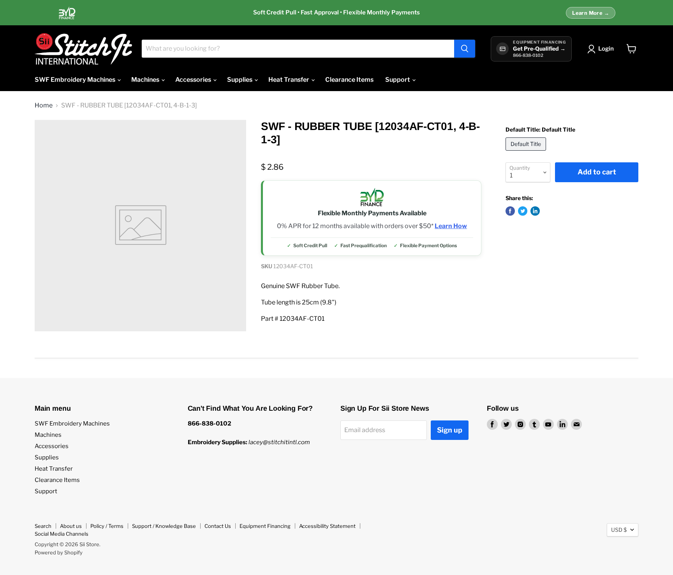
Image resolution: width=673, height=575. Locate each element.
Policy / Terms (106, 526)
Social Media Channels (61, 534)
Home (44, 105)
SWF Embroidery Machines (75, 79)
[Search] (464, 49)
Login (606, 48)
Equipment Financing (265, 526)
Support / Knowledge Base (164, 526)
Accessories (193, 79)
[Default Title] (527, 152)
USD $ (619, 529)
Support (398, 79)
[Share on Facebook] (510, 211)
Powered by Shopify (59, 552)
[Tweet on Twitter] (522, 211)
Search (43, 526)
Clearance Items (349, 79)
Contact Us (217, 526)
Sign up (449, 430)
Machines (145, 79)
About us (71, 526)
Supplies (240, 79)
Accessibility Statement (327, 526)
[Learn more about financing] (336, 13)
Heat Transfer (289, 79)
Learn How (451, 226)
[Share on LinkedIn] (535, 211)
